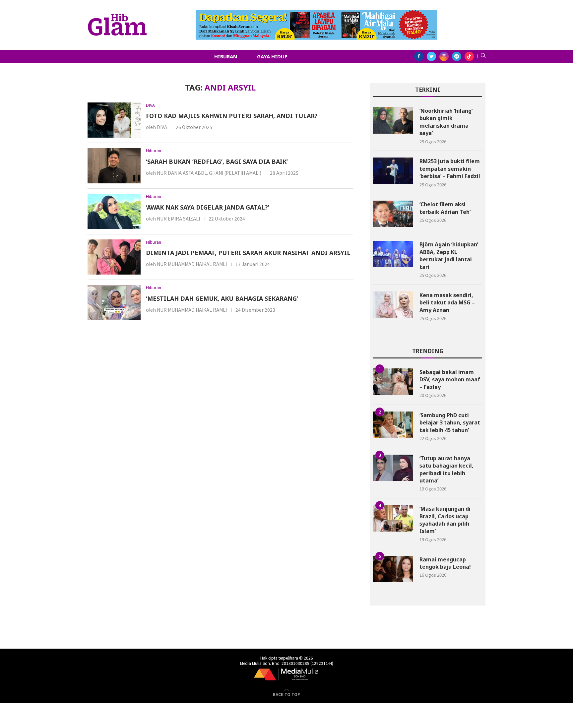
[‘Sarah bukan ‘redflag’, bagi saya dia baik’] (114, 165)
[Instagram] (444, 56)
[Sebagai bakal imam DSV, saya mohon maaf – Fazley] (393, 381)
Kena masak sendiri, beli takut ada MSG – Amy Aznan (447, 302)
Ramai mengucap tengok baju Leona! (445, 563)
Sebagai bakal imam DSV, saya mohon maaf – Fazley (449, 379)
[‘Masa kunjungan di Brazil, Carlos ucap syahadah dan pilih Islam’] (393, 518)
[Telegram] (456, 56)
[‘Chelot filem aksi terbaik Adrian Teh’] (393, 214)
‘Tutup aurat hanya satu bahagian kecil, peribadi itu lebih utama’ (446, 469)
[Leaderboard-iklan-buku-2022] (316, 13)
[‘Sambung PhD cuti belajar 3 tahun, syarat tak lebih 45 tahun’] (393, 425)
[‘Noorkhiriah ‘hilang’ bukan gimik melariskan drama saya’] (393, 120)
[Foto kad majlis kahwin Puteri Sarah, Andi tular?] (114, 120)
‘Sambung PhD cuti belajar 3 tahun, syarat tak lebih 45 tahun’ (449, 423)
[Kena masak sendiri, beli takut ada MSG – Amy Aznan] (393, 304)
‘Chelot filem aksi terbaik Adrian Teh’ (445, 208)
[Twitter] (431, 56)
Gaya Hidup (272, 56)
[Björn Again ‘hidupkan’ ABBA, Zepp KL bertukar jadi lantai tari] (393, 254)
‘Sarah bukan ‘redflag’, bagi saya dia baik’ (217, 161)
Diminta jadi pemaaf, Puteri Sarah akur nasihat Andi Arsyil (248, 253)
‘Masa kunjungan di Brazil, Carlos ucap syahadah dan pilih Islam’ (445, 520)
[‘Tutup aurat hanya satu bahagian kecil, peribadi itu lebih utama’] (393, 468)
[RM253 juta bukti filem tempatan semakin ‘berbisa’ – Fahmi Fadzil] (393, 171)
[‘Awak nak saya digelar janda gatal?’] (114, 211)
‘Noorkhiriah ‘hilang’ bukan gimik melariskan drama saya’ (446, 122)
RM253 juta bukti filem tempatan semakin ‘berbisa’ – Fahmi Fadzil (449, 169)
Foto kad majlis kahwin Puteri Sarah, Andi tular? (232, 116)
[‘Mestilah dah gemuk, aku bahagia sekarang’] (114, 302)
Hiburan (225, 56)
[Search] (483, 56)
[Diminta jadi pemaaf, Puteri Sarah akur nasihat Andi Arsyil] (114, 257)
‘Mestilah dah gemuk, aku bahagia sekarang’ (222, 298)
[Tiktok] (469, 56)
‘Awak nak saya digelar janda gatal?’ (207, 207)
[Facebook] (418, 56)
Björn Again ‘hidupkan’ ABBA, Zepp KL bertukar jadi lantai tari (448, 255)
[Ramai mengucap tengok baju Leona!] (393, 569)
